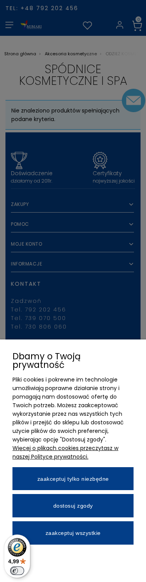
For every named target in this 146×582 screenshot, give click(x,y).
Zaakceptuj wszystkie (73, 533)
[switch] (17, 570)
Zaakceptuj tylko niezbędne (73, 479)
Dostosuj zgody (73, 506)
